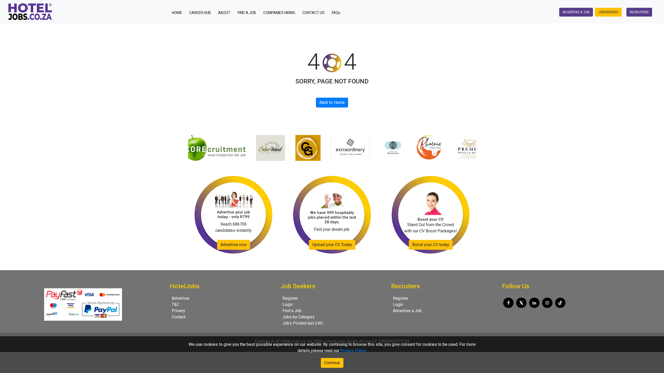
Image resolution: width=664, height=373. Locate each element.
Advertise (180, 298)
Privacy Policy (353, 350)
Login (287, 304)
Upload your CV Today (332, 244)
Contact (178, 316)
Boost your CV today (430, 244)
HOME (178, 12)
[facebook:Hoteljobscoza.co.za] (508, 303)
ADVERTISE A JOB (576, 12)
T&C (175, 304)
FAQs (336, 13)
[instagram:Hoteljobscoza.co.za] (547, 303)
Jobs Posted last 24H (302, 323)
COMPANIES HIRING (279, 13)
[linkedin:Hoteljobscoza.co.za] (534, 303)
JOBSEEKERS (608, 12)
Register (290, 298)
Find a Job (291, 310)
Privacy (178, 310)
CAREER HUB (200, 13)
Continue (332, 362)
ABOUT (224, 13)
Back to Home (332, 102)
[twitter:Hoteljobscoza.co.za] (521, 303)
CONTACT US (313, 13)
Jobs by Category (298, 316)
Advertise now (233, 244)
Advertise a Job (407, 310)
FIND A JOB (247, 13)
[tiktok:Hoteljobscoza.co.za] (560, 303)
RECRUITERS (639, 12)
